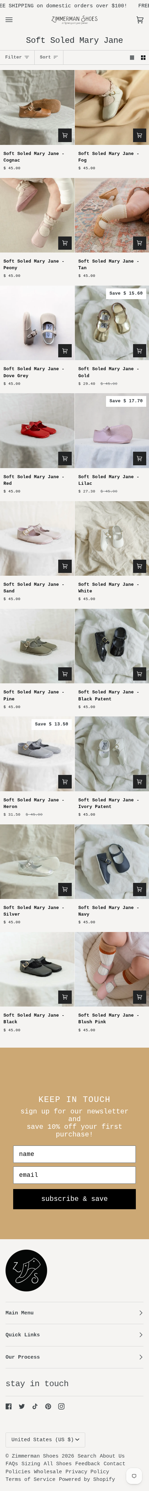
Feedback (87, 1464)
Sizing (30, 1464)
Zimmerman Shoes (35, 1456)
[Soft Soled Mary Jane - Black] (37, 969)
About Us (112, 1456)
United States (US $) (42, 1440)
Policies (18, 1472)
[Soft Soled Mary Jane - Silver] (37, 861)
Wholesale (48, 1472)
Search (87, 1456)
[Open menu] (16, 20)
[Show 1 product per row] (132, 57)
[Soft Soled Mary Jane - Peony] (37, 215)
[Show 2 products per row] (143, 57)
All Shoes (58, 1464)
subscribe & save (74, 1199)
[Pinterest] (48, 1406)
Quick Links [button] (23, 1335)
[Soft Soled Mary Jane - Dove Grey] (37, 323)
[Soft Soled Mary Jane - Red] (37, 430)
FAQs (12, 1464)
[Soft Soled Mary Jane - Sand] (37, 538)
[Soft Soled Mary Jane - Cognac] (37, 107)
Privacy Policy (87, 1472)
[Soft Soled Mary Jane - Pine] (37, 646)
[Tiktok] (35, 1406)
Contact (114, 1464)
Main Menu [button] (20, 1313)
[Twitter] (22, 1406)
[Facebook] (9, 1406)
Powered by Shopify (87, 1479)
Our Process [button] (23, 1357)
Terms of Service (30, 1479)
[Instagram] (61, 1406)
